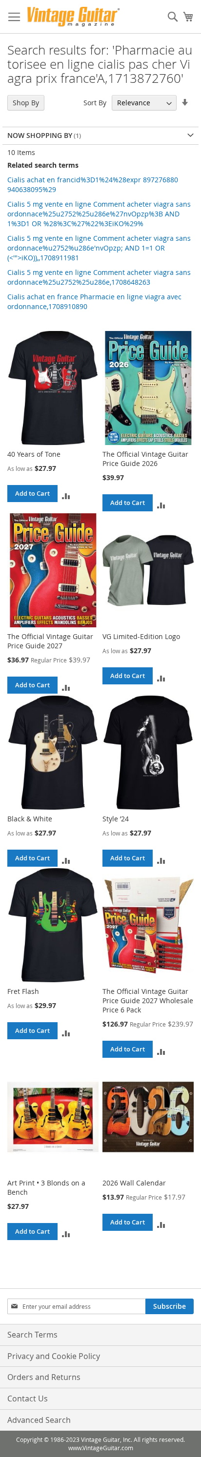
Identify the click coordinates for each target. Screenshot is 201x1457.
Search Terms (32, 1334)
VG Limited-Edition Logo (141, 636)
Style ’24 (115, 818)
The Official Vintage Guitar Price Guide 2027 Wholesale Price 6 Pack (147, 1000)
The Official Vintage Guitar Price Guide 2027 (50, 641)
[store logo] (73, 17)
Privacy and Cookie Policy (53, 1356)
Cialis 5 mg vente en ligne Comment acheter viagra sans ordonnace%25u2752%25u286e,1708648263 (99, 277)
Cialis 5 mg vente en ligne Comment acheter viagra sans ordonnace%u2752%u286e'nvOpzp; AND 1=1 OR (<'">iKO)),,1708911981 (99, 247)
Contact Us (27, 1398)
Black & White (29, 818)
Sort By (94, 102)
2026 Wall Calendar (134, 1182)
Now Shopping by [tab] (39, 135)
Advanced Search (39, 1420)
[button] (66, 495)
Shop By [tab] (26, 102)
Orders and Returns (43, 1377)
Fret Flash (23, 991)
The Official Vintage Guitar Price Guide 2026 (145, 458)
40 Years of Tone (33, 454)
